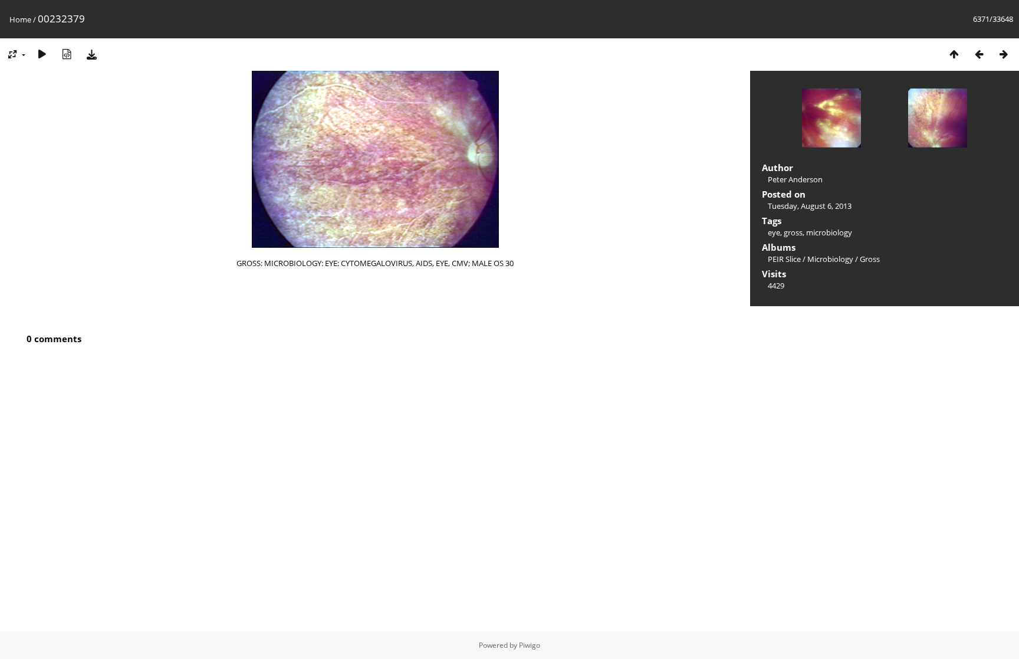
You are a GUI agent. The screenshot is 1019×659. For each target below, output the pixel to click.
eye (774, 232)
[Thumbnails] (954, 54)
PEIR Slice (784, 259)
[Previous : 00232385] (979, 54)
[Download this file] (91, 54)
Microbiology (830, 259)
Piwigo (529, 645)
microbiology (829, 232)
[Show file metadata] (66, 54)
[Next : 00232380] (1003, 54)
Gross (870, 259)
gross (793, 232)
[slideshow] (41, 54)
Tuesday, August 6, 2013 (810, 206)
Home (20, 19)
